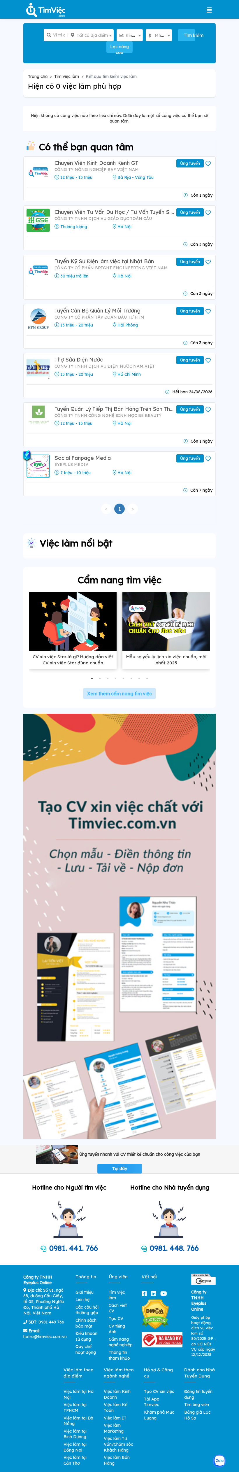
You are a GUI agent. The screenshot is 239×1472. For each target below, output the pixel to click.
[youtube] (164, 1293)
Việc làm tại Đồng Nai (75, 1447)
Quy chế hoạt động (85, 1349)
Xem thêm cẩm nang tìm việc (119, 693)
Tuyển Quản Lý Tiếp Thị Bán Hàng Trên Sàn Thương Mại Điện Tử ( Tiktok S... (115, 409)
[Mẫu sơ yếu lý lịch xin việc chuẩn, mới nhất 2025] (166, 621)
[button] (92, 678)
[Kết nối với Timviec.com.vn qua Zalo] (219, 1461)
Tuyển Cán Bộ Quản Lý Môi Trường (97, 310)
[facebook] (145, 1293)
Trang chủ (38, 76)
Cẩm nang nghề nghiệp (121, 1342)
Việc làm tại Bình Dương (75, 1434)
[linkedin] (155, 1293)
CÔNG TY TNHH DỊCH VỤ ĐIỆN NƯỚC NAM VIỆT (105, 366)
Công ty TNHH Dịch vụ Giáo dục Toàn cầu (103, 218)
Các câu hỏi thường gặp (87, 1310)
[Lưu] (208, 164)
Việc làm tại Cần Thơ (75, 1460)
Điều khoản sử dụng (86, 1336)
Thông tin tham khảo (119, 1355)
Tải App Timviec (151, 1402)
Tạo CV (116, 1318)
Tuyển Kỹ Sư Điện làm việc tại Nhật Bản (104, 261)
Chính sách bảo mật (85, 1323)
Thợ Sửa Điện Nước (79, 359)
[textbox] (91, 35)
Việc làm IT (115, 1418)
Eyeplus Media (72, 464)
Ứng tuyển (190, 163)
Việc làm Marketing (114, 1428)
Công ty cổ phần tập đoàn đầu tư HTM (99, 317)
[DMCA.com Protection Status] (155, 1313)
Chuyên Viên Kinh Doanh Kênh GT (96, 163)
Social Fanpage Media (83, 458)
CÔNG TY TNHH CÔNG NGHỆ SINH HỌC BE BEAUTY (108, 415)
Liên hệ (82, 1299)
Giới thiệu (84, 1292)
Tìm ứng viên (196, 1404)
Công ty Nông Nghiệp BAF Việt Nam (97, 169)
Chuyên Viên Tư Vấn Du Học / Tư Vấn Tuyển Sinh (115, 212)
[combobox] (91, 35)
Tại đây (119, 1168)
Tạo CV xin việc (159, 1391)
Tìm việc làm (66, 76)
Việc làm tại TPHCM (75, 1407)
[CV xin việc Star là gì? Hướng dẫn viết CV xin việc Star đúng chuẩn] (73, 621)
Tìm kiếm (189, 35)
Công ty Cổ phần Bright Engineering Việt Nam (111, 267)
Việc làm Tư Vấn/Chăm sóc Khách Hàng (118, 1444)
